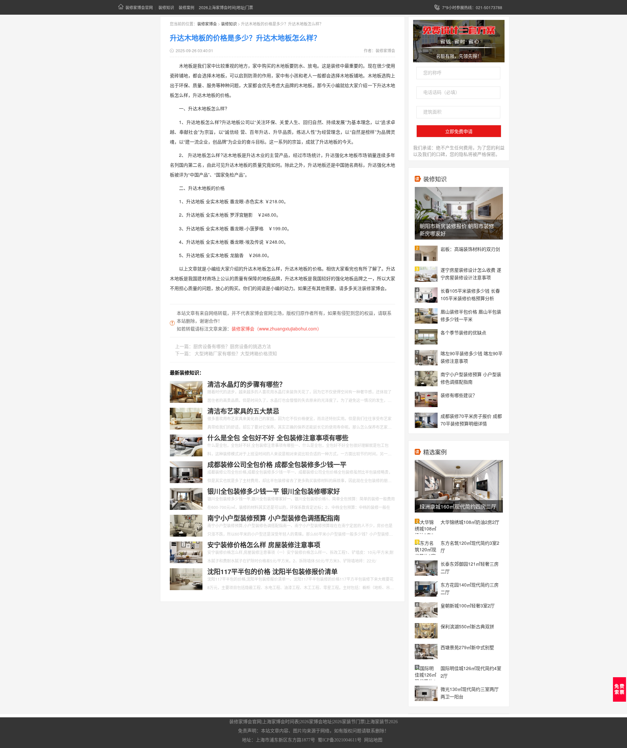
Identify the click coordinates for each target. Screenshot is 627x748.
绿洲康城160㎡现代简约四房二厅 (458, 506)
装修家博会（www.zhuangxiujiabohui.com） (277, 328)
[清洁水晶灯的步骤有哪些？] (186, 391)
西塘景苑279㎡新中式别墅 (467, 647)
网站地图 (373, 740)
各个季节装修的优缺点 (463, 332)
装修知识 (166, 7)
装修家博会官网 (139, 7)
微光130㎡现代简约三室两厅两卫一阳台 (470, 693)
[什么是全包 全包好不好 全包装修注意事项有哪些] (186, 444)
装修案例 (186, 7)
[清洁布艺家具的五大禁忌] (186, 418)
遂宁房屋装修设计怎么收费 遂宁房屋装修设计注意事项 (471, 274)
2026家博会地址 (316, 721)
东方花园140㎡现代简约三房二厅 (470, 588)
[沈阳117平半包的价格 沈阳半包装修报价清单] (186, 578)
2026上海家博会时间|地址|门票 (226, 7)
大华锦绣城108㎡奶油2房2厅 (470, 522)
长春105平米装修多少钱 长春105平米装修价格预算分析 (470, 294)
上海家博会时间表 (280, 721)
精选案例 (435, 452)
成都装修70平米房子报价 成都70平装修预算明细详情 (471, 420)
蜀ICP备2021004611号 (340, 740)
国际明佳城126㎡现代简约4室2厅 (471, 672)
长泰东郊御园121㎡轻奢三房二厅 (470, 567)
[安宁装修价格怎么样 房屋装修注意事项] (186, 551)
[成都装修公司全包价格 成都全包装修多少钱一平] (186, 471)
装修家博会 (207, 23)
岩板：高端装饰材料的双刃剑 (470, 249)
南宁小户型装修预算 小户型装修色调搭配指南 (471, 378)
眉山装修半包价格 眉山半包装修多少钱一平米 (471, 315)
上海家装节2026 (382, 721)
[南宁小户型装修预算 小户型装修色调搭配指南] (186, 525)
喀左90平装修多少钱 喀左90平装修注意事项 (472, 357)
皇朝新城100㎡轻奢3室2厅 (468, 605)
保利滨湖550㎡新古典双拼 (467, 626)
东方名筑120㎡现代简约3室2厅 (470, 547)
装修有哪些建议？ (459, 395)
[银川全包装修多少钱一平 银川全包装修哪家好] (186, 498)
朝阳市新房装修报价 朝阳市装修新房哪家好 (457, 229)
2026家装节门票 (349, 721)
